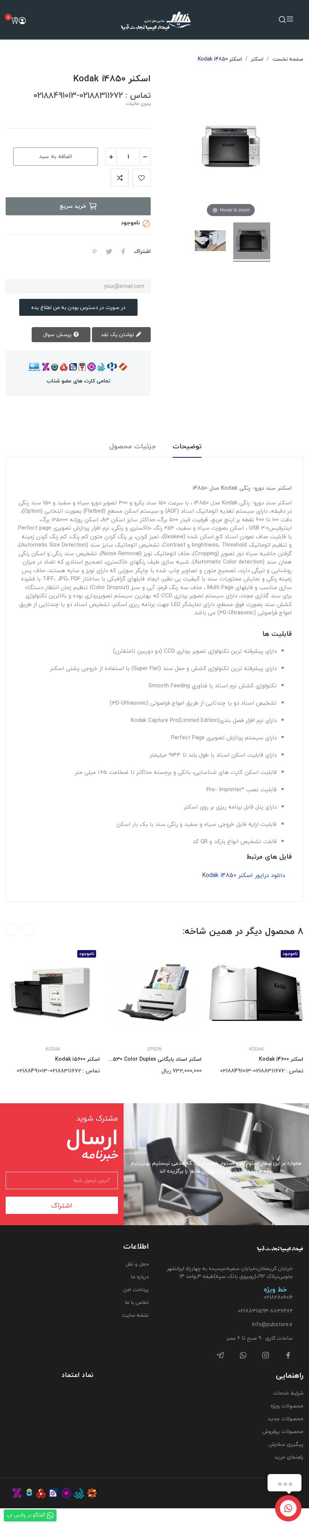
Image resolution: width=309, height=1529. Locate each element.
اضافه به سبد (55, 156)
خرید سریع (73, 206)
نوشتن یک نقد (118, 334)
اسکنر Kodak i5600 (77, 1059)
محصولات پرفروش (282, 1431)
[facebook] (288, 1355)
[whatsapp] (243, 1355)
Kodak (53, 1049)
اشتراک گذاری (123, 251)
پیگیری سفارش (286, 1444)
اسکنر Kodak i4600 (281, 1059)
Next (12, 929)
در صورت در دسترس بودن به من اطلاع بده (78, 307)
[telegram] (220, 1355)
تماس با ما (137, 1302)
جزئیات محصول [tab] (132, 446)
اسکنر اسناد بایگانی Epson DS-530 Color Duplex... (154, 1059)
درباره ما (140, 1277)
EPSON (154, 1049)
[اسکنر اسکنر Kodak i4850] (251, 242)
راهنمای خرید (288, 1457)
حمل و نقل (137, 1264)
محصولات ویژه (287, 1406)
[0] (14, 20)
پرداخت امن (136, 1289)
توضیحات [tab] (187, 446)
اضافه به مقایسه (120, 178)
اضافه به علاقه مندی (142, 178)
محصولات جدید (285, 1418)
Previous (27, 929)
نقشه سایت (135, 1315)
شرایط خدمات (288, 1393)
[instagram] (265, 1355)
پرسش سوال (58, 334)
